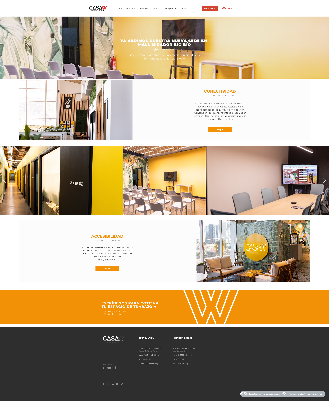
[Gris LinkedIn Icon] (112, 384)
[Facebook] (103, 384)
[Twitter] (121, 384)
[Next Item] (324, 180)
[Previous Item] (4, 180)
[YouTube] (117, 384)
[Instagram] (108, 384)
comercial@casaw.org (115, 311)
